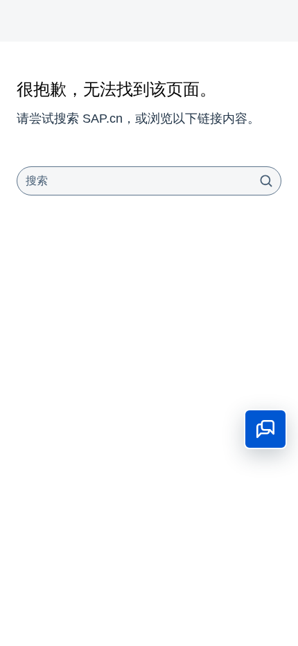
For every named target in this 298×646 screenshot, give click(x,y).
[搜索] (266, 181)
